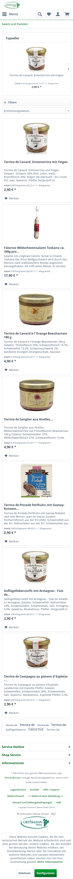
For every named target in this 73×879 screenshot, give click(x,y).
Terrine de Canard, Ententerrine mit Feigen (36, 75)
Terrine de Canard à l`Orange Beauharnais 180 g (35, 335)
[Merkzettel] (48, 14)
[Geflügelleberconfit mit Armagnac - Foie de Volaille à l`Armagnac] (36, 566)
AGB (58, 802)
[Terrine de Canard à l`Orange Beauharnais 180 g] (36, 309)
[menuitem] (10, 14)
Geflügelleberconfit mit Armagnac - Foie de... (33, 592)
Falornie (36, 729)
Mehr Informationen (50, 862)
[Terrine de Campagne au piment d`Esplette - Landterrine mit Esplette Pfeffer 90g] (36, 652)
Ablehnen (24, 873)
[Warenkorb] (67, 14)
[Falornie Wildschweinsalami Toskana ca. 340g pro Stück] (36, 223)
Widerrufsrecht (15, 796)
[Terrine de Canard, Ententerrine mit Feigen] (36, 58)
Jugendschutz (18, 789)
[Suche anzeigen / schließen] (39, 14)
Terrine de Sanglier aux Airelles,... (29, 419)
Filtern (12, 102)
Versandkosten (13, 777)
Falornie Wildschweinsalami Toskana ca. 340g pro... (34, 249)
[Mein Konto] (58, 14)
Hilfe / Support (51, 789)
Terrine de (12, 725)
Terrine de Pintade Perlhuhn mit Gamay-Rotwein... (34, 507)
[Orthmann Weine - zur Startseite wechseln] (11, 5)
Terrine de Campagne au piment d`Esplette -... (36, 678)
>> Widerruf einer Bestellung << (45, 796)
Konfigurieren (45, 873)
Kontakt (34, 789)
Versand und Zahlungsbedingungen (32, 802)
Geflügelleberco (16, 729)
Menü (13, 14)
